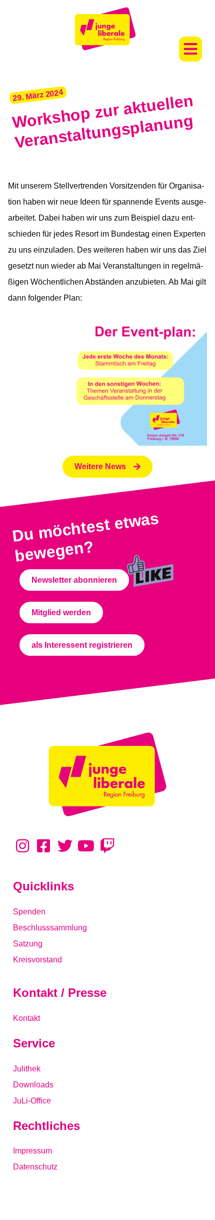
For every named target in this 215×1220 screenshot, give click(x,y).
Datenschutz (35, 1166)
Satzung (27, 943)
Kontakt (26, 1018)
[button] (190, 49)
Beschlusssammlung (50, 927)
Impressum (32, 1150)
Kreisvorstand (37, 959)
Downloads (33, 1084)
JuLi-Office (32, 1100)
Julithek (26, 1068)
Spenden (29, 911)
